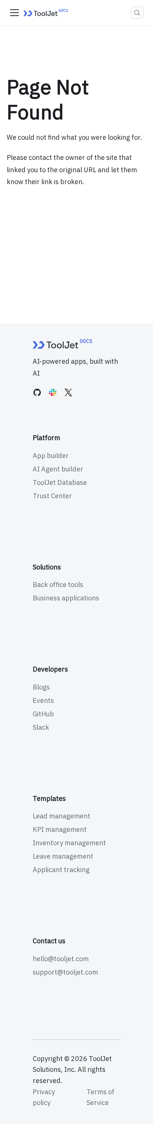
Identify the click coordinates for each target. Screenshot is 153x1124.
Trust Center (52, 496)
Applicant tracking (61, 869)
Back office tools (58, 584)
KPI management (60, 829)
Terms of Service (100, 1097)
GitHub (43, 714)
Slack (41, 727)
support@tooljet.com (65, 972)
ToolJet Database (60, 482)
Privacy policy (44, 1097)
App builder (51, 455)
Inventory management (69, 843)
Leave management (63, 856)
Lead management (61, 816)
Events (43, 700)
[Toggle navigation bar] (14, 12)
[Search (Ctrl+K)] (137, 13)
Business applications (66, 598)
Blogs (41, 687)
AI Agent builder (58, 469)
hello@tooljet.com (61, 958)
